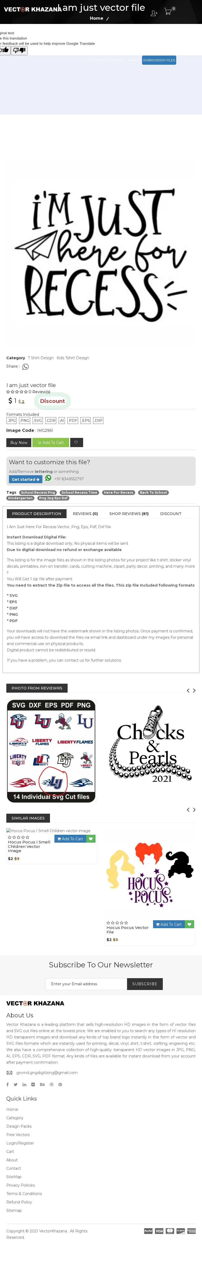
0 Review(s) (39, 391)
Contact (13, 1168)
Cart (10, 1151)
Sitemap (14, 1210)
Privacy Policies (20, 1185)
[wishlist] (76, 442)
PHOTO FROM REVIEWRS (37, 688)
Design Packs (99, 37)
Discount (170, 513)
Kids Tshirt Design (73, 358)
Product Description (36, 513)
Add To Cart (72, 839)
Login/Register (20, 1143)
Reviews (85, 513)
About (12, 1160)
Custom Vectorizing (105, 60)
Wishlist (66, 833)
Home (12, 1109)
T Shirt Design (41, 358)
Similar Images (28, 818)
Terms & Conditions (24, 1193)
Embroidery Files (159, 60)
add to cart (53, 442)
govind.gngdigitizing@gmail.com (47, 1072)
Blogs (133, 60)
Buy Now (18, 442)
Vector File (149, 37)
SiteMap (14, 1176)
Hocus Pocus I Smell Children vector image (29, 846)
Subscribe (145, 984)
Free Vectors (176, 37)
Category (14, 1118)
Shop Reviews (129, 513)
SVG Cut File (125, 37)
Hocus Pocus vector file (128, 929)
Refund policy (19, 1202)
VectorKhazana (53, 1231)
